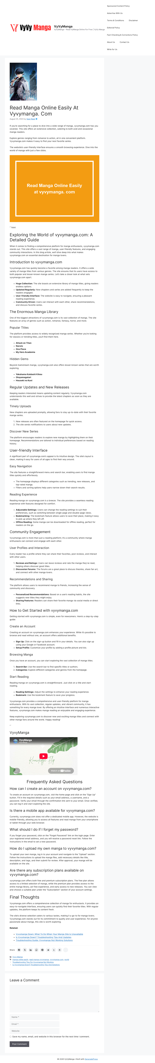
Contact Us (124, 42)
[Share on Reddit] (48, 950)
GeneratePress (91, 1059)
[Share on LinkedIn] (30, 950)
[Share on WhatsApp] (36, 950)
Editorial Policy (113, 28)
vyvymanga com (56, 959)
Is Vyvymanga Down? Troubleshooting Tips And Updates (43, 937)
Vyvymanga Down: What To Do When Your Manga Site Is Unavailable (49, 934)
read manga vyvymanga (39, 959)
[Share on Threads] (59, 950)
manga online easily (20, 959)
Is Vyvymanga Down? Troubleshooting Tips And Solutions (36, 965)
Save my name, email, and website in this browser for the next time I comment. (51, 1036)
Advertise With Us (115, 13)
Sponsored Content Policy (118, 6)
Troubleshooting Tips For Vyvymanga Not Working (33, 962)
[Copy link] (65, 950)
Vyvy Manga (17, 957)
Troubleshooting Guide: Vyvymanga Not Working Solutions (44, 940)
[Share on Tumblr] (54, 950)
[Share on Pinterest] (42, 950)
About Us (111, 42)
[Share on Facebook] (19, 950)
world (66, 959)
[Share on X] (25, 950)
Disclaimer (133, 20)
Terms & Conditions (115, 20)
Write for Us (112, 49)
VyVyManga (63, 26)
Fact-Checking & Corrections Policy (122, 35)
